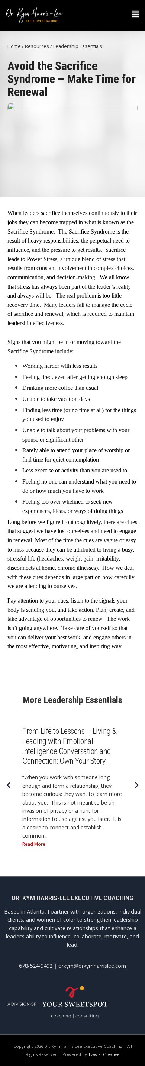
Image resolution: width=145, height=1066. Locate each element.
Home (14, 46)
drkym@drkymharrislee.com (92, 965)
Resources (37, 46)
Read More (33, 844)
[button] (136, 785)
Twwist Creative (104, 1054)
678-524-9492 (35, 965)
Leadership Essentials (77, 46)
